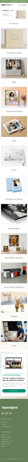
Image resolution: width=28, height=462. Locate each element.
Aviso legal (3, 435)
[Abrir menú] (19, 5)
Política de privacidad (6, 437)
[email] (2, 413)
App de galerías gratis (7, 426)
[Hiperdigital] (6, 5)
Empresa (3, 446)
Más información (14, 390)
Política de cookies (5, 443)
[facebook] (10, 413)
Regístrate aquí (4, 422)
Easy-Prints (3, 424)
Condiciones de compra (6, 441)
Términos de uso (5, 439)
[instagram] (6, 413)
